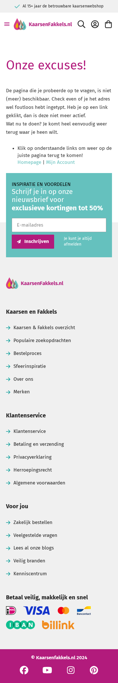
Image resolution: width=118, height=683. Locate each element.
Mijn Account (60, 162)
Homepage (29, 162)
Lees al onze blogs (33, 548)
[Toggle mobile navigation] (7, 24)
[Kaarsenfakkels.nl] (43, 24)
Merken (21, 392)
